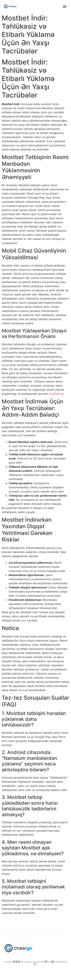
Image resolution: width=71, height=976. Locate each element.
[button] (65, 6)
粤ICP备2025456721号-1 (50, 963)
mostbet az (56, 393)
